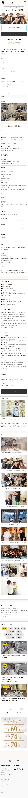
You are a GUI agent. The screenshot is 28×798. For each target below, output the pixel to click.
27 (25, 709)
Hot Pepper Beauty (12, 91)
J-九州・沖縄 (10, 638)
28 (7, 712)
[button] (20, 2)
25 (18, 709)
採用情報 (3, 792)
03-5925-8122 (11, 89)
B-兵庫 (17, 629)
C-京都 (23, 629)
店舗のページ (11, 93)
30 (14, 712)
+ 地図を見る (4, 96)
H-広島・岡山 (19, 635)
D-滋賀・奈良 (11, 632)
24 (14, 709)
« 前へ (4, 709)
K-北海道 (19, 638)
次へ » (19, 712)
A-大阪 (10, 629)
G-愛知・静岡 (9, 635)
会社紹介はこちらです (6, 616)
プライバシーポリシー (6, 789)
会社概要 (3, 781)
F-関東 (19, 632)
